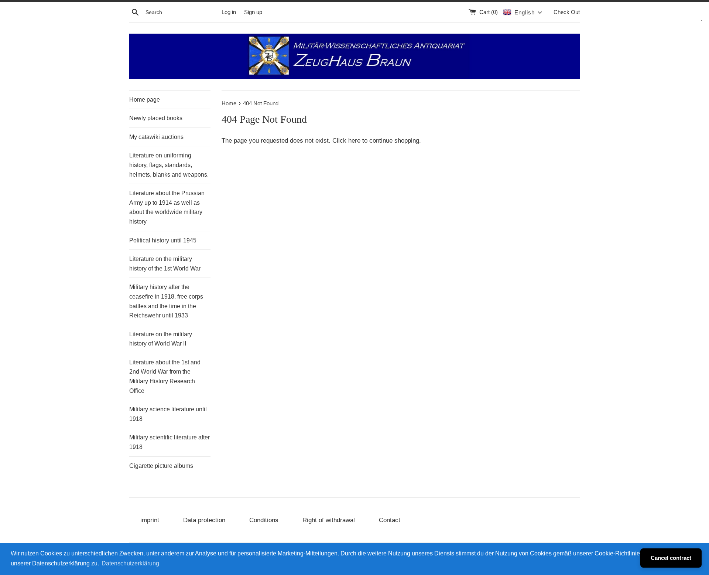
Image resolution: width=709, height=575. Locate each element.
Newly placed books (155, 118)
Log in (229, 12)
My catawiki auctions (156, 137)
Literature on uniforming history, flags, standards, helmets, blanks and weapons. (169, 164)
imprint (149, 520)
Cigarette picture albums (161, 466)
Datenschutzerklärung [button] (130, 563)
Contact (389, 520)
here (354, 140)
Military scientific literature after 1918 (169, 442)
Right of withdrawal (328, 520)
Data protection (204, 520)
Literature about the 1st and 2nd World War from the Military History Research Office (165, 376)
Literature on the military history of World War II (160, 339)
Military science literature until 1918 (168, 414)
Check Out (567, 12)
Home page (144, 99)
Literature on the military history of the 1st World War (165, 264)
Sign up (253, 12)
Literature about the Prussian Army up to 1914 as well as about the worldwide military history (167, 207)
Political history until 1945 (162, 240)
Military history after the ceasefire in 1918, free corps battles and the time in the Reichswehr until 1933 (166, 301)
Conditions (263, 520)
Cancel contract (671, 558)
